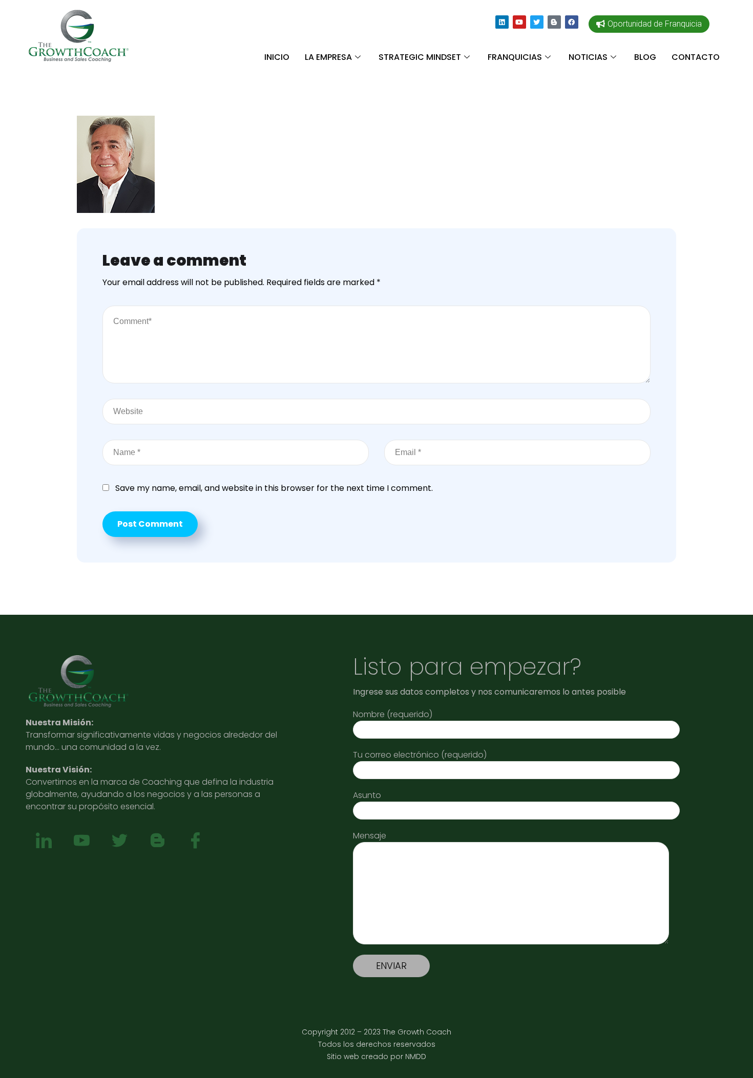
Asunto (367, 795)
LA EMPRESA (328, 57)
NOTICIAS (588, 57)
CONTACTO (696, 57)
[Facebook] (571, 22)
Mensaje (369, 836)
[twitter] (119, 841)
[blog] (157, 841)
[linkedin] (43, 841)
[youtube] (81, 841)
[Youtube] (519, 22)
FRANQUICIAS (515, 57)
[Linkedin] (502, 22)
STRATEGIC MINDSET (420, 57)
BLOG (645, 57)
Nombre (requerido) (392, 714)
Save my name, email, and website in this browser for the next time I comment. (274, 488)
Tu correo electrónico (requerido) (420, 755)
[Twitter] (536, 22)
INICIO (276, 57)
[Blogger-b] (554, 22)
